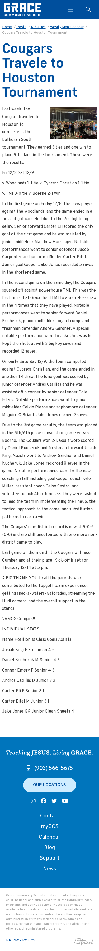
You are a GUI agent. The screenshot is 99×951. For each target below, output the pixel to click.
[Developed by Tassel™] (83, 942)
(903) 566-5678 (53, 768)
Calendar (49, 837)
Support (49, 858)
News (49, 869)
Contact (49, 816)
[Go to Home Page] (22, 9)
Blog (49, 848)
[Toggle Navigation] (70, 9)
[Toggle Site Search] (88, 9)
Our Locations (49, 785)
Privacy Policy (20, 940)
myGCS (49, 826)
